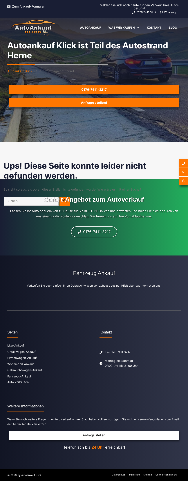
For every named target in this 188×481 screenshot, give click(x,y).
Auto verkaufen (18, 382)
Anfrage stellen (94, 435)
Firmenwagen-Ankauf (22, 358)
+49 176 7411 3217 (118, 352)
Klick (124, 285)
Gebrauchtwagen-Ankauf (24, 370)
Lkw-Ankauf (15, 345)
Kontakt (154, 27)
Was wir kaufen (121, 27)
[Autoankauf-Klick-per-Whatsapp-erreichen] (183, 181)
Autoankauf (90, 27)
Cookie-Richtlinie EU (166, 474)
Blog (173, 27)
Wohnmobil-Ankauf (20, 364)
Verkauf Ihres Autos (165, 5)
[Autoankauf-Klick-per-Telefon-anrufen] (183, 163)
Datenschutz (118, 474)
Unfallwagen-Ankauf (21, 352)
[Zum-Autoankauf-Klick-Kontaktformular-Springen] (183, 172)
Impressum (134, 474)
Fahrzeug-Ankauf (19, 376)
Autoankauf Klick (19, 71)
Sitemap (147, 474)
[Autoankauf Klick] (33, 27)
